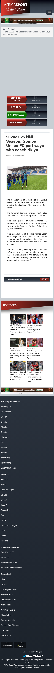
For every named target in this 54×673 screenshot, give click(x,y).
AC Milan (5, 557)
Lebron (4, 584)
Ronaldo (4, 479)
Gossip (4, 422)
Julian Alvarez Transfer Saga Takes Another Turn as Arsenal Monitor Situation (34, 353)
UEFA (3, 520)
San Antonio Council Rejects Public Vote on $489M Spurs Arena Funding (18, 375)
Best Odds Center (8, 467)
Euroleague (6, 635)
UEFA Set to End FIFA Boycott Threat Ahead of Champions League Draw (17, 330)
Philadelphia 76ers (8, 599)
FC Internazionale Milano (11, 567)
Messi (3, 484)
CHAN (3, 535)
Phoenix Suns (6, 615)
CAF (3, 530)
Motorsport (5, 437)
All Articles (32, 659)
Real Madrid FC (7, 552)
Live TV (4, 416)
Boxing (4, 447)
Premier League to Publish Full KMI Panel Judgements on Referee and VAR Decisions (34, 377)
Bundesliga (5, 510)
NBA (3, 579)
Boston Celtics (7, 594)
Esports (4, 452)
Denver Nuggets (8, 620)
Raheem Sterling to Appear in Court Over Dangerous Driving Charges (34, 328)
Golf (2, 442)
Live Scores (6, 411)
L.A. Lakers (5, 630)
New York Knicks (8, 609)
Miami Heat (5, 604)
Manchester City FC (9, 562)
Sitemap (23, 659)
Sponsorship (6, 462)
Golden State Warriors (10, 625)
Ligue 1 (4, 500)
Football (11, 29)
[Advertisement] (27, 66)
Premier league (7, 489)
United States (15, 9)
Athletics (4, 427)
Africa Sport (6, 406)
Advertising (5, 457)
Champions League (9, 525)
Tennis (4, 432)
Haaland (4, 540)
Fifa (2, 515)
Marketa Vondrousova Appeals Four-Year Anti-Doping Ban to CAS (17, 353)
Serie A (4, 505)
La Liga (4, 494)
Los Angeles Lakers (9, 589)
